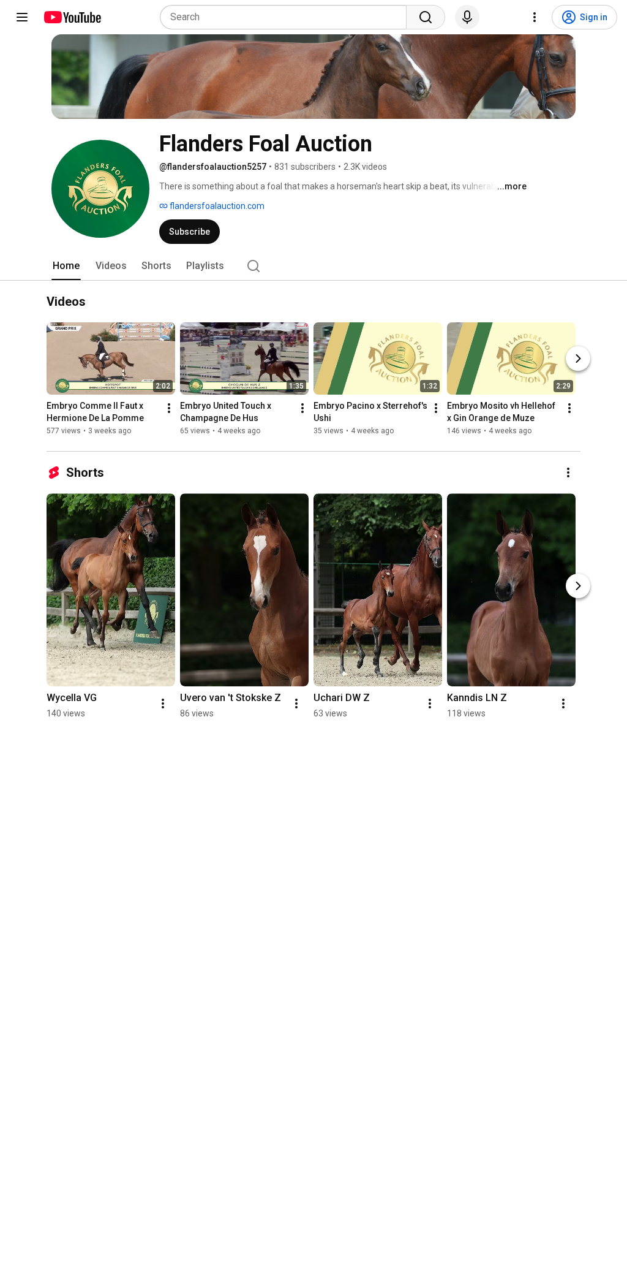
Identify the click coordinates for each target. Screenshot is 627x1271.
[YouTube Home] (72, 17)
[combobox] (287, 17)
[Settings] (534, 17)
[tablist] (313, 266)
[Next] (578, 358)
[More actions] (169, 408)
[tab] (66, 266)
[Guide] (22, 17)
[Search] (425, 17)
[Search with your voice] (467, 17)
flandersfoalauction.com (216, 206)
